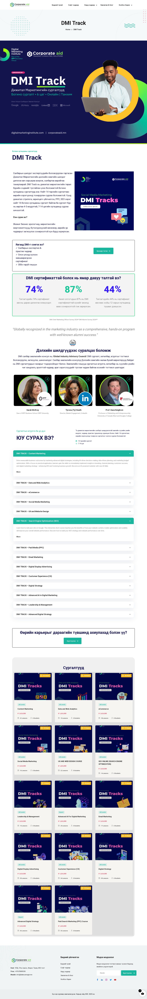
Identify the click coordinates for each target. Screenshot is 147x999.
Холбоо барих (124, 5)
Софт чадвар (73, 5)
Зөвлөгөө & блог (106, 5)
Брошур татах (102, 251)
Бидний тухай (57, 5)
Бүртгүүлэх (71, 641)
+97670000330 (20, 971)
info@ (18, 975)
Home (68, 29)
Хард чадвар (89, 5)
